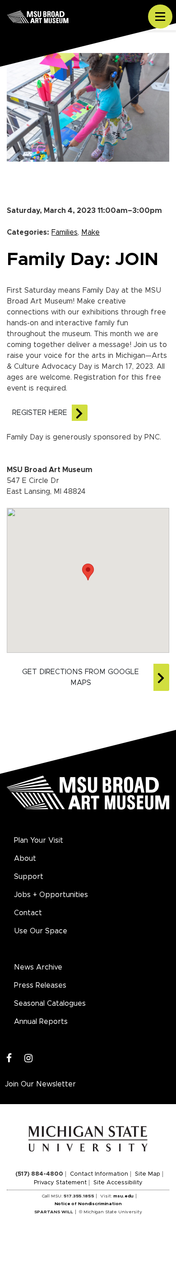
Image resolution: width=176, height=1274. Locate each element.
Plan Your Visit (38, 840)
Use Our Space (40, 931)
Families (64, 232)
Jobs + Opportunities (51, 894)
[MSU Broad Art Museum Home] (88, 797)
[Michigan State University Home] (88, 1138)
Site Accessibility (118, 1183)
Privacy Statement (60, 1183)
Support (28, 876)
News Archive (38, 967)
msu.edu (123, 1196)
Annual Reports (41, 1021)
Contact (28, 913)
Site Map (147, 1174)
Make (90, 232)
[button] (88, 572)
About (25, 858)
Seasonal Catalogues (50, 1003)
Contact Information (99, 1174)
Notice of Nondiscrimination (88, 1204)
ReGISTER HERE (39, 412)
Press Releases (40, 985)
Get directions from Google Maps (80, 677)
